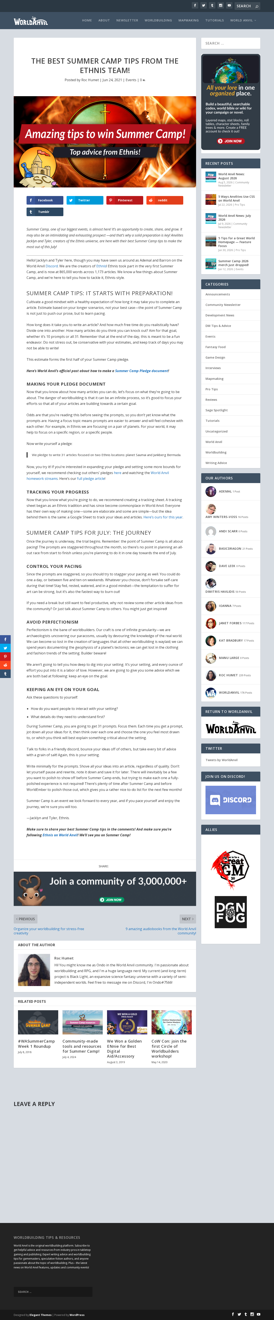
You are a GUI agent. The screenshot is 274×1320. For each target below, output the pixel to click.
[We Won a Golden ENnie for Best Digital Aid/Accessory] (127, 1022)
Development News (220, 315)
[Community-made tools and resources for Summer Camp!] (83, 1022)
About (104, 20)
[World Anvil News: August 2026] (211, 177)
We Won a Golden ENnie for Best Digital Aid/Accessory (124, 1049)
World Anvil (241, 20)
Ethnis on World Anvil (60, 835)
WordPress (77, 1315)
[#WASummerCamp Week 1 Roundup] (38, 1022)
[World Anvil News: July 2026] (211, 218)
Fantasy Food (216, 347)
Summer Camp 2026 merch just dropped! (233, 263)
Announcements (218, 294)
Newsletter (127, 20)
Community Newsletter (223, 305)
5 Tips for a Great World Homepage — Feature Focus (236, 242)
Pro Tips (240, 205)
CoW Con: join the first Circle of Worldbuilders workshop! (169, 1049)
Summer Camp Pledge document (141, 370)
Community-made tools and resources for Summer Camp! (82, 1046)
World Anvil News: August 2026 (231, 176)
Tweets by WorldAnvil (222, 760)
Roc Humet (90, 80)
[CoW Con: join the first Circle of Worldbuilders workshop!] (172, 1022)
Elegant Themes (41, 1315)
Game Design (215, 357)
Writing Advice (216, 463)
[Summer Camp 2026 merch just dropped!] (211, 264)
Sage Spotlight (217, 410)
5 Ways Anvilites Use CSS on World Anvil (236, 198)
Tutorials (214, 20)
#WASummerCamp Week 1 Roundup (36, 1044)
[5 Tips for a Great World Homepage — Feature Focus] (211, 241)
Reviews (211, 400)
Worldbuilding (158, 20)
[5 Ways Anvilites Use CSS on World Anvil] (211, 199)
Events (131, 80)
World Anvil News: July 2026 (234, 217)
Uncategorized (217, 431)
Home (87, 20)
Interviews (213, 368)
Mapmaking (189, 20)
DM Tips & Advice (218, 326)
